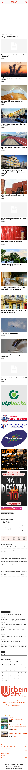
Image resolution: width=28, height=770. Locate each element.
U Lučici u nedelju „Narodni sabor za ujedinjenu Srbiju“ (15, 546)
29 (18, 678)
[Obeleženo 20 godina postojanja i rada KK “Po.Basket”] (14, 209)
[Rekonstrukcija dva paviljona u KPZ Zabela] (14, 186)
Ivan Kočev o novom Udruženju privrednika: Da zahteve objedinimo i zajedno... (18, 733)
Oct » (5, 680)
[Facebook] (9, 708)
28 (14, 678)
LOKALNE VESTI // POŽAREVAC (8, 746)
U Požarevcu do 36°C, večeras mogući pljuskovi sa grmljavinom (12, 642)
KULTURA (3, 755)
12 (6, 672)
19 (6, 675)
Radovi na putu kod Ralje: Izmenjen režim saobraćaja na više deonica (13, 637)
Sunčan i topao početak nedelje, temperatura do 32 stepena (11, 265)
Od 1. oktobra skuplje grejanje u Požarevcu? (11, 242)
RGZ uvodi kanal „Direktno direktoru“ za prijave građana (13, 646)
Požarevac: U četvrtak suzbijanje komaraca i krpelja (12, 629)
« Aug (2, 680)
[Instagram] (12, 708)
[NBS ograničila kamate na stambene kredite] (14, 92)
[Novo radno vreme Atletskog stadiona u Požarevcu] (14, 139)
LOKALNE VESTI (9, 766)
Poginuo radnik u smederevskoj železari (11, 79)
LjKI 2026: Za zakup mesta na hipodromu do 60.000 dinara (12, 615)
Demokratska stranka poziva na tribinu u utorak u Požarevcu (14, 311)
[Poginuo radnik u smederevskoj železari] (14, 69)
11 (2, 672)
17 (25, 672)
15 (18, 672)
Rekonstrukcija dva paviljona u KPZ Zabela (12, 196)
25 (2, 678)
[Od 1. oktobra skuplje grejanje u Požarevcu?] (14, 233)
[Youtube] (18, 708)
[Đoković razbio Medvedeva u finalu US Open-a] (14, 369)
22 (18, 675)
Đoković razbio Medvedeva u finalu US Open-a (14, 379)
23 (21, 675)
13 (10, 672)
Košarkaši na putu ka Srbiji (9, 333)
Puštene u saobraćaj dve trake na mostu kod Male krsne (15, 558)
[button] (25, 2)
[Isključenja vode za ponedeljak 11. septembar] (14, 346)
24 (25, 675)
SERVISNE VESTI (5, 753)
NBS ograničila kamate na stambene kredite (13, 102)
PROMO (15, 766)
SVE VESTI (13, 764)
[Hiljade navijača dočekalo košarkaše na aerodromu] (14, 46)
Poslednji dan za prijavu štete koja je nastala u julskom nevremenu (13, 288)
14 (14, 672)
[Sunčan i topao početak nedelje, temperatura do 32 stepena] (14, 256)
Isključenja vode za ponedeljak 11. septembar (12, 356)
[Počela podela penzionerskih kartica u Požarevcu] (14, 115)
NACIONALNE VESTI (5, 748)
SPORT (2, 757)
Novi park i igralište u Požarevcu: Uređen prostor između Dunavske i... (17, 726)
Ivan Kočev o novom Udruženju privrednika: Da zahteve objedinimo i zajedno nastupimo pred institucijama (13, 625)
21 (14, 675)
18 (2, 675)
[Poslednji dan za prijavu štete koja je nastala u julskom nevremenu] (14, 279)
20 (10, 675)
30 (21, 678)
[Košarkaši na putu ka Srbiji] (14, 325)
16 (21, 672)
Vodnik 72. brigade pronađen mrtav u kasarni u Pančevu (13, 633)
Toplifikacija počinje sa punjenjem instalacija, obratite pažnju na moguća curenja (13, 172)
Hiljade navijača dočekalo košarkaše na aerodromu (14, 56)
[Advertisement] (14, 18)
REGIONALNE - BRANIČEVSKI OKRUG (9, 751)
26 (6, 678)
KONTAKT (20, 766)
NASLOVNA (7, 764)
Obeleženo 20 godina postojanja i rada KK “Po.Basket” (13, 219)
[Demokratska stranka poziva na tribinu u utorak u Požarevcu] (14, 302)
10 (25, 670)
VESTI (10, 720)
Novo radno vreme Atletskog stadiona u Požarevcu (14, 148)
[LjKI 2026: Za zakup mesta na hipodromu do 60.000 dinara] (4, 720)
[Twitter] (15, 708)
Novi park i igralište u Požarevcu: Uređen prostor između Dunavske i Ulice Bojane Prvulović (13, 620)
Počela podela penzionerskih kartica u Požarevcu (13, 125)
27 (10, 678)
